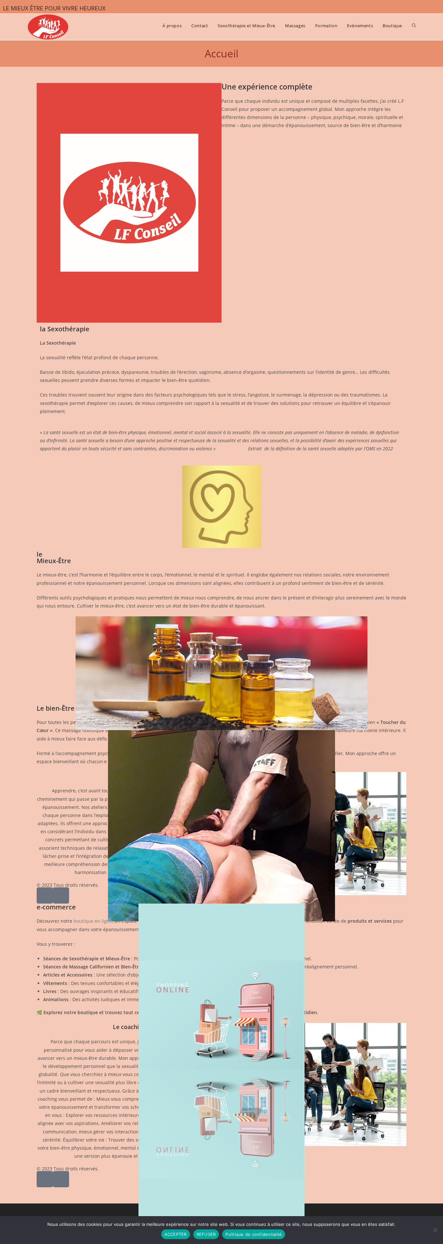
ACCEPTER (175, 1234)
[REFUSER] (435, 1230)
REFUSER (206, 1234)
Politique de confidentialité (253, 1234)
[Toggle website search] (414, 26)
